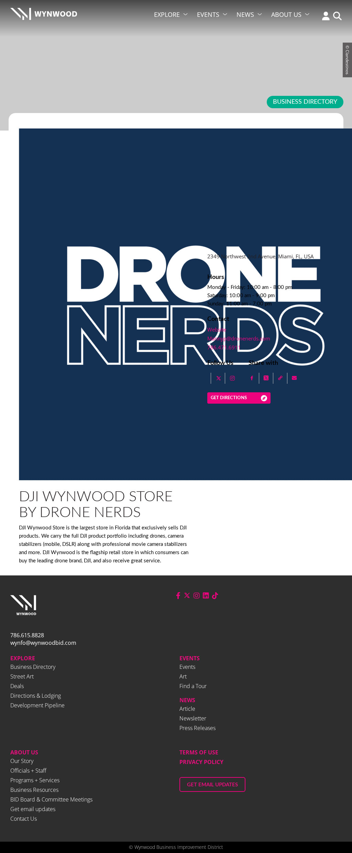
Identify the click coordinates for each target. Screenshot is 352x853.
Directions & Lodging (35, 695)
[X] (266, 378)
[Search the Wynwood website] (336, 16)
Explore (167, 14)
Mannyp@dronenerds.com (238, 338)
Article (187, 708)
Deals (17, 686)
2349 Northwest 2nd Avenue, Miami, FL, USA (260, 256)
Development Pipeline (37, 705)
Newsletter (192, 718)
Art (183, 676)
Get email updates (32, 809)
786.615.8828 (27, 635)
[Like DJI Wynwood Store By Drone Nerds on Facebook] (207, 378)
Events (208, 14)
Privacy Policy (201, 762)
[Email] (294, 378)
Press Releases (197, 728)
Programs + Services (34, 780)
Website (216, 329)
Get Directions (229, 398)
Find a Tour (193, 686)
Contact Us (23, 818)
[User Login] (324, 16)
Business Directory (305, 102)
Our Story (21, 761)
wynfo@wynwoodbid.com (43, 643)
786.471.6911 (224, 347)
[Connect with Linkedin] (206, 595)
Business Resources (34, 790)
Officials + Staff (28, 770)
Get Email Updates (212, 784)
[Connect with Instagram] (197, 595)
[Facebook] (252, 378)
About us (24, 752)
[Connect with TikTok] (215, 595)
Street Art (22, 676)
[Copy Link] (280, 378)
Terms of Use (198, 752)
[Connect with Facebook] (178, 595)
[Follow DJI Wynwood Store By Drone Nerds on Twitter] (218, 378)
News (245, 14)
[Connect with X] (187, 595)
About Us (286, 14)
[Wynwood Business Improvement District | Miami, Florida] (43, 16)
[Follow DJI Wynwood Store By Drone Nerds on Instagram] (232, 378)
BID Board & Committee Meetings (51, 799)
